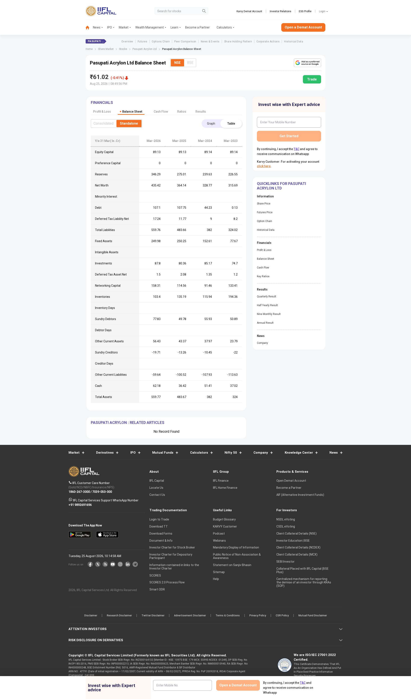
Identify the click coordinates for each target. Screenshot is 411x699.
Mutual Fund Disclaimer (312, 615)
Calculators (224, 27)
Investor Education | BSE (293, 540)
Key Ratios (263, 276)
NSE (177, 63)
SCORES (155, 575)
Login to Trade (159, 519)
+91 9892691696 (80, 505)
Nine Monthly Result (269, 314)
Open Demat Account (291, 481)
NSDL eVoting (285, 519)
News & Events (210, 41)
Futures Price (265, 212)
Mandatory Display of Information (236, 547)
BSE (190, 63)
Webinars (219, 540)
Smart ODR (157, 589)
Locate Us (156, 488)
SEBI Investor (285, 561)
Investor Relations (280, 11)
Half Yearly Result (267, 305)
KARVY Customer (225, 526)
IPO (109, 27)
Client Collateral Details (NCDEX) (298, 547)
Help (216, 579)
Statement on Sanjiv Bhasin (232, 565)
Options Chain (161, 41)
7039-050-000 (102, 491)
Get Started (289, 136)
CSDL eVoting (285, 526)
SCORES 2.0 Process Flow (167, 582)
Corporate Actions (268, 41)
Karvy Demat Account (249, 11)
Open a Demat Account (303, 27)
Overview (127, 41)
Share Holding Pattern (238, 41)
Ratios (181, 111)
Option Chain (264, 221)
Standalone (129, 123)
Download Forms (160, 533)
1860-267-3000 (79, 491)
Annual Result (265, 322)
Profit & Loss (264, 250)
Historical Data (293, 41)
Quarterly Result (266, 296)
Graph (211, 123)
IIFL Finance (221, 481)
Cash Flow (263, 267)
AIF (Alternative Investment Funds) (300, 494)
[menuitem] (89, 27)
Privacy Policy (257, 615)
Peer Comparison (185, 41)
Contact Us (157, 494)
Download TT (158, 526)
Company (262, 342)
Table (231, 123)
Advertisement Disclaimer (190, 615)
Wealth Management (149, 27)
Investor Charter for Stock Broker (172, 547)
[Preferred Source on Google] (307, 62)
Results (200, 111)
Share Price (263, 203)
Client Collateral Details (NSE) (296, 533)
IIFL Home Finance (225, 488)
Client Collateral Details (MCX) (296, 554)
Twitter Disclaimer (152, 615)
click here (264, 166)
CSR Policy (282, 615)
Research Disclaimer (119, 615)
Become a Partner (197, 27)
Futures (142, 41)
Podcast (219, 533)
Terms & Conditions (228, 615)
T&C (296, 149)
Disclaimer (90, 615)
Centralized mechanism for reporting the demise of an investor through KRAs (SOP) (303, 582)
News (96, 27)
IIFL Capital (156, 481)
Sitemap (219, 572)
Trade (312, 79)
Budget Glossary (224, 519)
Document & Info (161, 540)
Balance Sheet (265, 258)
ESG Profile (305, 11)
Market (123, 27)
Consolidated (103, 123)
